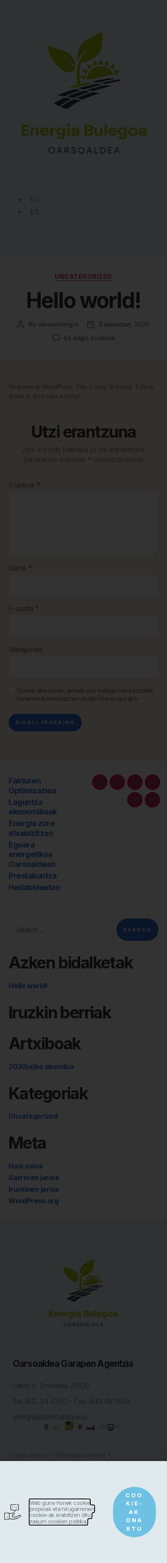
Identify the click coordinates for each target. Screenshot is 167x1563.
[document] (83, 781)
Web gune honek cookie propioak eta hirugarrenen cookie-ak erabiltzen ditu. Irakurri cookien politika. (62, 1512)
